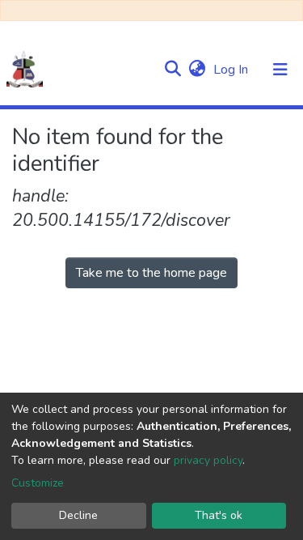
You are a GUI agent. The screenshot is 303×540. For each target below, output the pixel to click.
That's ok (218, 515)
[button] (196, 69)
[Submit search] (172, 69)
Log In (232, 70)
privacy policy (208, 460)
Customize (37, 483)
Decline (78, 515)
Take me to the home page (151, 273)
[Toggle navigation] (280, 69)
